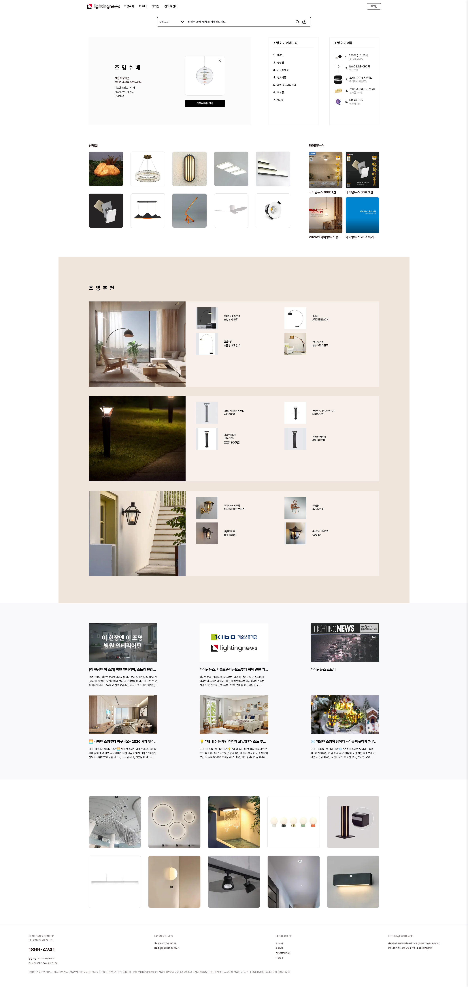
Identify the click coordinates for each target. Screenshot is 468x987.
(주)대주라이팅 (356, 59)
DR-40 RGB (356, 100)
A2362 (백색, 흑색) (358, 55)
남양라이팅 (354, 103)
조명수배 (129, 6)
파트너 (143, 6)
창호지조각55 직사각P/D (362, 88)
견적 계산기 (171, 6)
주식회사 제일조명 (358, 81)
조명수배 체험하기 (205, 103)
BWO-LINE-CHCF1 (359, 66)
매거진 (155, 6)
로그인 (374, 6)
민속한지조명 (356, 92)
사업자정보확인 (200, 971)
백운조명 (353, 70)
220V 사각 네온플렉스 (360, 77)
